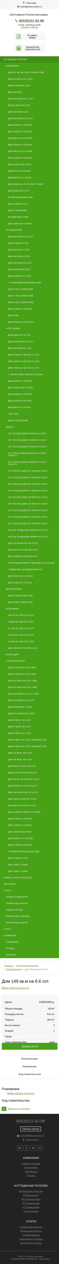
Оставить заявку (32, 36)
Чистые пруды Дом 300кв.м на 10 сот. (28, 536)
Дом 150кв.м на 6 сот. (19, 276)
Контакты (11, 955)
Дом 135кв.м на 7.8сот (20, 707)
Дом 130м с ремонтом (20, 602)
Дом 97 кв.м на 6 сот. (19, 105)
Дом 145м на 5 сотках (20, 582)
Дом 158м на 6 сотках (20, 131)
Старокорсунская (15, 661)
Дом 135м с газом (17, 871)
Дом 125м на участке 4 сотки (24, 812)
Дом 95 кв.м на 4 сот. (19, 85)
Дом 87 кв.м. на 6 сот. (19, 727)
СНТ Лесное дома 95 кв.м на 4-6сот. (27, 446)
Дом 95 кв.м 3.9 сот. (18, 243)
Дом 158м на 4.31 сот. (19, 335)
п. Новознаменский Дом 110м (24, 282)
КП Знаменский (14, 230)
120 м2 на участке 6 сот (21, 641)
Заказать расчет (29, 1046)
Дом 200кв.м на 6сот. (19, 269)
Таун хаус (13, 414)
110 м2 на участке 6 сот (21, 635)
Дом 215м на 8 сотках (20, 401)
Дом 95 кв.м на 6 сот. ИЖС (22, 674)
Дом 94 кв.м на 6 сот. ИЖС (22, 667)
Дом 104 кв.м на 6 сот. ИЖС (22, 681)
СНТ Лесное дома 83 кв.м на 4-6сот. (27, 433)
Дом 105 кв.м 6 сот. (18, 112)
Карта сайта (44, 1259)
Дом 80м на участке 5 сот (22, 766)
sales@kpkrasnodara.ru (31, 6)
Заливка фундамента (17, 897)
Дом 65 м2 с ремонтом (20, 289)
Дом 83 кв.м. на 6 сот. (19, 720)
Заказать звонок (29, 27)
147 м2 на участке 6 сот (21, 628)
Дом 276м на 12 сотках (20, 576)
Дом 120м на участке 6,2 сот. (24, 361)
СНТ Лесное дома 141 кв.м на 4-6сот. (28, 510)
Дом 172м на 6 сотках (20, 825)
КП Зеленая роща (30, 1199)
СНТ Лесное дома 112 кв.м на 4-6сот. (28, 490)
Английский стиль (18, 217)
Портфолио (9, 884)
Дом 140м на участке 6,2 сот (23, 368)
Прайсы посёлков (30, 1163)
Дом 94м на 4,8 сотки (19, 177)
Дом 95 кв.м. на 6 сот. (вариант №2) (27, 740)
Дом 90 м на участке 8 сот (22, 773)
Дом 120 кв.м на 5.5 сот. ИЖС (23, 694)
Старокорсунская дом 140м (23, 851)
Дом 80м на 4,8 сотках (20, 138)
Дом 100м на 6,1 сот (19, 191)
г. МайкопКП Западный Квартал (25, 569)
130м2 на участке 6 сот (21, 622)
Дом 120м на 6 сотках (20, 158)
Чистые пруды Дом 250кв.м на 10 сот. (28, 530)
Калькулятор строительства (32, 48)
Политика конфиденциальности (24, 1259)
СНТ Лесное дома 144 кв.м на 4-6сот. (28, 517)
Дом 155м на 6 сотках (20, 394)
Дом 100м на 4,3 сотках (21, 322)
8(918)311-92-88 (31, 21)
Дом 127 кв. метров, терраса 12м (26, 72)
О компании (10, 936)
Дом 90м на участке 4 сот (22, 805)
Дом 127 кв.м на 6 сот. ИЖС (22, 687)
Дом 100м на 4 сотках (20, 145)
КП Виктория (12, 66)
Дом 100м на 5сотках (19, 164)
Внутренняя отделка (17, 923)
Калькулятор (31, 1167)
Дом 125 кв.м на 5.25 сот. (21, 700)
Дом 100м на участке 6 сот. (23, 648)
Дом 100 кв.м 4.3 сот (19, 256)
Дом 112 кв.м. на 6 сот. (20, 753)
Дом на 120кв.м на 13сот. (21, 713)
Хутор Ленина (13, 328)
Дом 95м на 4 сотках (19, 407)
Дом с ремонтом (17, 210)
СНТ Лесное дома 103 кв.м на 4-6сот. (28, 477)
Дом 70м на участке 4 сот (22, 799)
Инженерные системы (18, 916)
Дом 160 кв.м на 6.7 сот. (21, 99)
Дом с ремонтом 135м (20, 595)
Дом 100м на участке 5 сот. (23, 556)
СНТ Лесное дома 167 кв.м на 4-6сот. (28, 523)
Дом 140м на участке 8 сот (23, 786)
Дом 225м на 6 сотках (20, 125)
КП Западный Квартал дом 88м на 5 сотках (31, 563)
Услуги (7, 891)
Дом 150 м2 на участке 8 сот (23, 779)
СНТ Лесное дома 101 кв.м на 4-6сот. (28, 471)
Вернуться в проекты (19, 1109)
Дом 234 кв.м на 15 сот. (20, 118)
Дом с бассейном (18, 420)
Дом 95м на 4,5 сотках (20, 151)
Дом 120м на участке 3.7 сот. (24, 355)
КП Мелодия (12, 655)
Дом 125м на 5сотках (19, 832)
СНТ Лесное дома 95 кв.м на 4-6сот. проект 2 (27, 454)
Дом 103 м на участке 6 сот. (23, 543)
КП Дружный (12, 609)
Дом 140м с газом (17, 865)
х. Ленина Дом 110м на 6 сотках (25, 374)
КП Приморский (31, 1203)
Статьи (7, 929)
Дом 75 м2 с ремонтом (20, 296)
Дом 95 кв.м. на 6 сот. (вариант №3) (27, 746)
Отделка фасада (14, 910)
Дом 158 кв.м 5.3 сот (19, 250)
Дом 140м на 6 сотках (20, 309)
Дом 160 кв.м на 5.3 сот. (21, 236)
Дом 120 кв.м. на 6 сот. (20, 759)
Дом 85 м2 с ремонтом (20, 302)
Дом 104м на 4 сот (18, 858)
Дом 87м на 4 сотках (19, 171)
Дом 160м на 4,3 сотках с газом (25, 184)
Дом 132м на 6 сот (18, 204)
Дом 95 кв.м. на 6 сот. (19, 733)
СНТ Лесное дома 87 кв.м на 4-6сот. (27, 440)
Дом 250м (13, 315)
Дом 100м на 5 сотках (20, 223)
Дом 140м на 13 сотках (20, 838)
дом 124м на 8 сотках (20, 845)
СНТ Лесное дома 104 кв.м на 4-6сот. (28, 484)
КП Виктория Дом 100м (20, 197)
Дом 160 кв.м (15, 92)
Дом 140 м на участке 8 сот (23, 792)
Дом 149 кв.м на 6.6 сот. (21, 341)
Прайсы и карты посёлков (18, 878)
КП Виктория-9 (31, 1195)
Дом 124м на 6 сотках (20, 819)
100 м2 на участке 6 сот (21, 615)
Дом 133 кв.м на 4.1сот (20, 79)
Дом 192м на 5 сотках (20, 381)
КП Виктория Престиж (31, 1191)
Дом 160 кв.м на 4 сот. (20, 348)
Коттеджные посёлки (15, 59)
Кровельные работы (17, 903)
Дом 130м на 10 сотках (20, 387)
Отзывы (10, 948)
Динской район (14, 589)
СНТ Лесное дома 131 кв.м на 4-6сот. (28, 504)
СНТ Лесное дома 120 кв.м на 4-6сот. (28, 497)
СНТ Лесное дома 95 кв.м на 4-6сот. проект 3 (27, 463)
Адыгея (10, 427)
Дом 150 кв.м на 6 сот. (20, 263)
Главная (8, 965)
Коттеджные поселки (27, 965)
